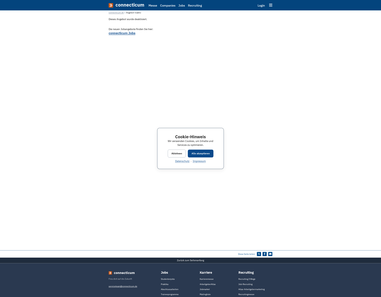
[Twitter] (259, 254)
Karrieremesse (207, 279)
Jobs (181, 5)
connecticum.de (116, 12)
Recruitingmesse (246, 294)
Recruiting (195, 5)
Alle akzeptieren (201, 153)
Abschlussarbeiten (169, 289)
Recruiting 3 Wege (246, 279)
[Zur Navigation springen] (271, 5)
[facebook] (265, 254)
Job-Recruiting (245, 284)
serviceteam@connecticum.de (123, 286)
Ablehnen (176, 153)
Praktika (164, 284)
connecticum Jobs (122, 33)
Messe (153, 5)
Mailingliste (205, 294)
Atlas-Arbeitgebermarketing (251, 289)
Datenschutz (182, 161)
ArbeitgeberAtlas (208, 284)
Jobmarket (205, 289)
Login (261, 5)
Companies (167, 5)
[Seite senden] (270, 254)
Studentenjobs (168, 279)
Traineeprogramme (170, 294)
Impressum (199, 161)
